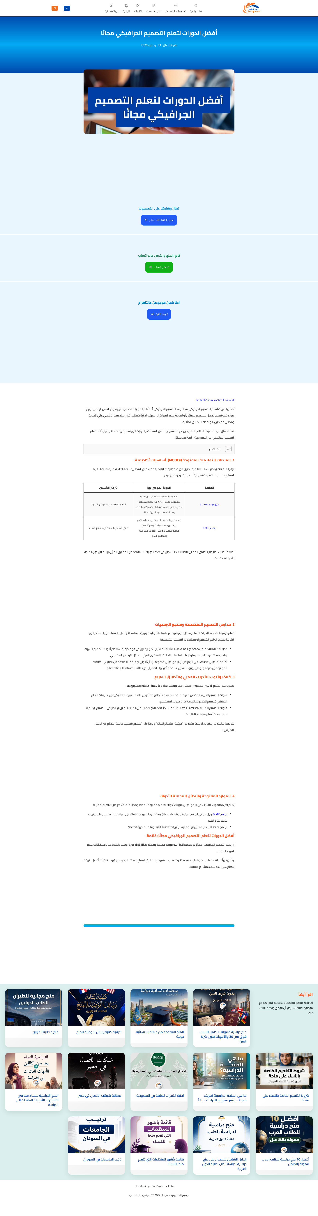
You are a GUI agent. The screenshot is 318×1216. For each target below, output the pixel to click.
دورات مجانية (112, 11)
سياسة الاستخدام (155, 1186)
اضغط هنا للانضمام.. (160, 220)
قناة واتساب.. (160, 267)
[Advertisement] (159, 162)
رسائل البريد (169, 1186)
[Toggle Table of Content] (226, 449)
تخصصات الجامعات (176, 11)
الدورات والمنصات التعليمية (210, 400)
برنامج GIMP (220, 814)
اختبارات (138, 11)
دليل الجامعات (153, 11)
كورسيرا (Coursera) (209, 504)
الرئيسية (230, 400)
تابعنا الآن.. (160, 314)
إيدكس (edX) (209, 528)
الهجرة (126, 11)
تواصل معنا (141, 1186)
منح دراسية (196, 11)
